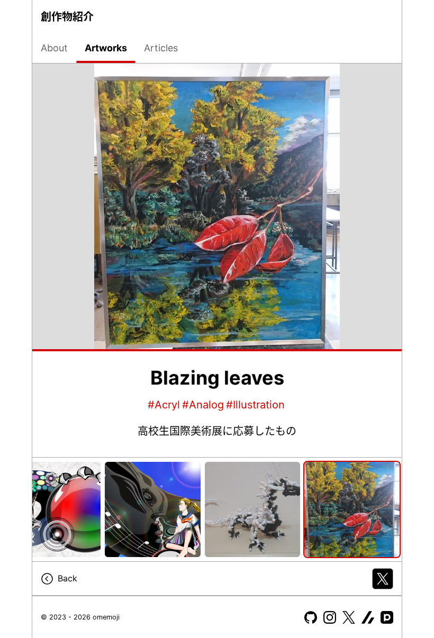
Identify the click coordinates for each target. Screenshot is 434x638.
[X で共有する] (382, 578)
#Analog (203, 404)
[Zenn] (367, 617)
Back (67, 578)
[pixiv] (387, 617)
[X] (348, 617)
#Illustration (255, 404)
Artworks (106, 47)
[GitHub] (310, 617)
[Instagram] (329, 617)
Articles (161, 47)
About (54, 47)
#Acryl (164, 404)
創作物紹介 (67, 17)
